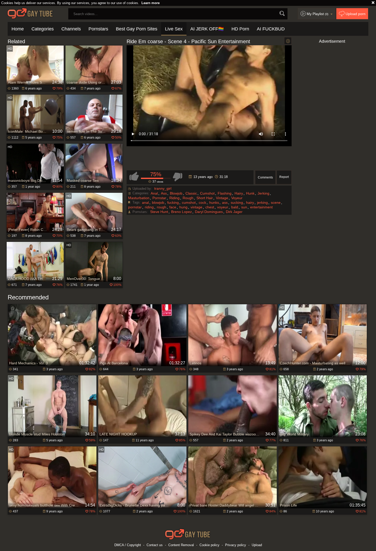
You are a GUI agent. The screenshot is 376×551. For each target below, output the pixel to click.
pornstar (135, 207)
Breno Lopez (181, 212)
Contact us (155, 545)
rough (161, 207)
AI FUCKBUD (271, 28)
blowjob (158, 202)
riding (149, 207)
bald (234, 207)
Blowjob (176, 193)
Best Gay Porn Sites (136, 28)
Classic (191, 193)
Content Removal (181, 545)
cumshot (189, 202)
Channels (71, 28)
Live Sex (174, 28)
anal (145, 202)
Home (18, 28)
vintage (196, 207)
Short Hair (204, 198)
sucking (237, 202)
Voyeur (236, 198)
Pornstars (98, 28)
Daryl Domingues (209, 212)
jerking (262, 202)
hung (183, 207)
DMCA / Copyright (127, 545)
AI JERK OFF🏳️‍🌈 (207, 28)
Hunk (250, 193)
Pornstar (159, 198)
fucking (173, 202)
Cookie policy (209, 545)
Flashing (224, 193)
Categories (42, 28)
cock (202, 202)
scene (276, 202)
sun (244, 207)
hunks (214, 202)
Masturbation (138, 198)
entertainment (261, 207)
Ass (164, 193)
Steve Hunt (159, 212)
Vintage (222, 198)
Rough (188, 198)
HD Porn (240, 28)
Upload (257, 545)
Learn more (150, 3)
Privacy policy (235, 545)
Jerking (263, 193)
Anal (154, 193)
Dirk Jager (234, 212)
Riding (174, 198)
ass (225, 202)
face (172, 207)
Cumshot (207, 193)
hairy (250, 202)
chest (209, 207)
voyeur (222, 207)
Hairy (239, 193)
